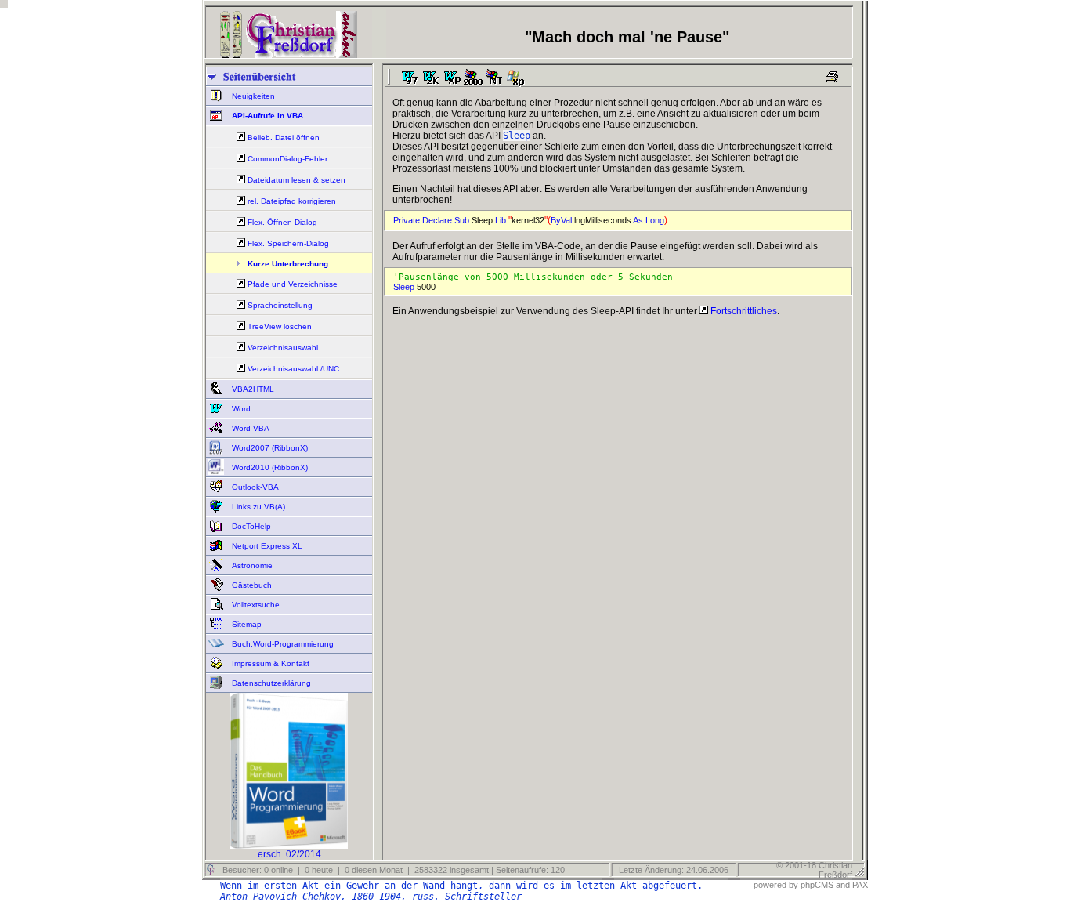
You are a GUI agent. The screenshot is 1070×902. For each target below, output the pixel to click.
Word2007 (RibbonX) (269, 448)
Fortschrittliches (742, 311)
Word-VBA (249, 428)
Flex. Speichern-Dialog (288, 243)
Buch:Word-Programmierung (282, 643)
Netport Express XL (266, 546)
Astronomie (251, 565)
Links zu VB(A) (257, 506)
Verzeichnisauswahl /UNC (293, 368)
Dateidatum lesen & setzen (296, 180)
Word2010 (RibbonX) (269, 467)
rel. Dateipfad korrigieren (292, 201)
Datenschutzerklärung (270, 683)
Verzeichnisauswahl (283, 347)
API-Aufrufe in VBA (266, 115)
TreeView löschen (280, 326)
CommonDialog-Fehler (287, 158)
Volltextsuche (255, 604)
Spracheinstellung (280, 305)
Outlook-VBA (254, 487)
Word (240, 408)
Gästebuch (251, 585)
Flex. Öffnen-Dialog (282, 222)
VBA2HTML (252, 389)
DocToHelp (250, 526)
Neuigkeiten (252, 96)
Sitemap (246, 624)
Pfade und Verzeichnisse (293, 284)
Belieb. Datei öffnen (284, 137)
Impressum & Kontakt (269, 663)
